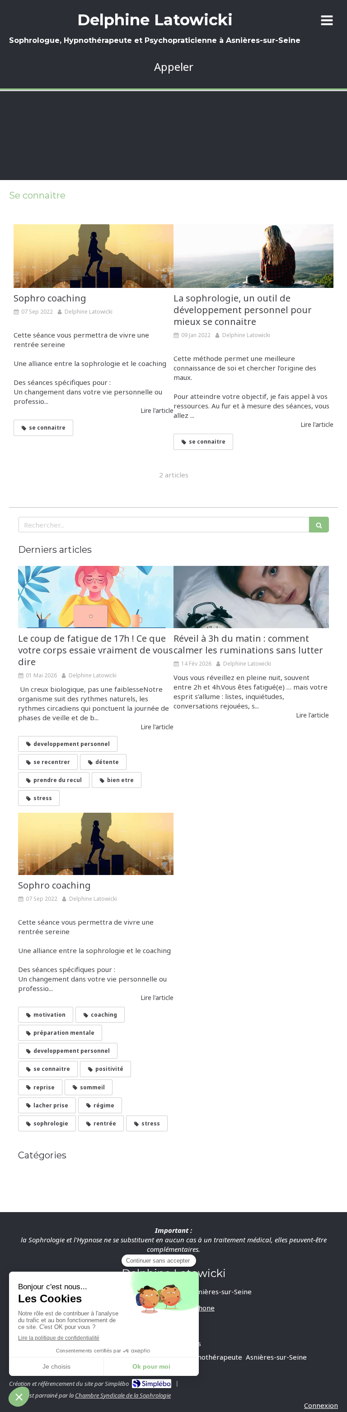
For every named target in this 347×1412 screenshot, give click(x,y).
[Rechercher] (319, 524)
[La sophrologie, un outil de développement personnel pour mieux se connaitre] (253, 256)
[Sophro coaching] (94, 256)
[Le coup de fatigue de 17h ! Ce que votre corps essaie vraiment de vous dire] (96, 597)
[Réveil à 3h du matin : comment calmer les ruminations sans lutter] (251, 597)
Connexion (321, 1405)
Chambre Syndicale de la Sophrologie (123, 1395)
